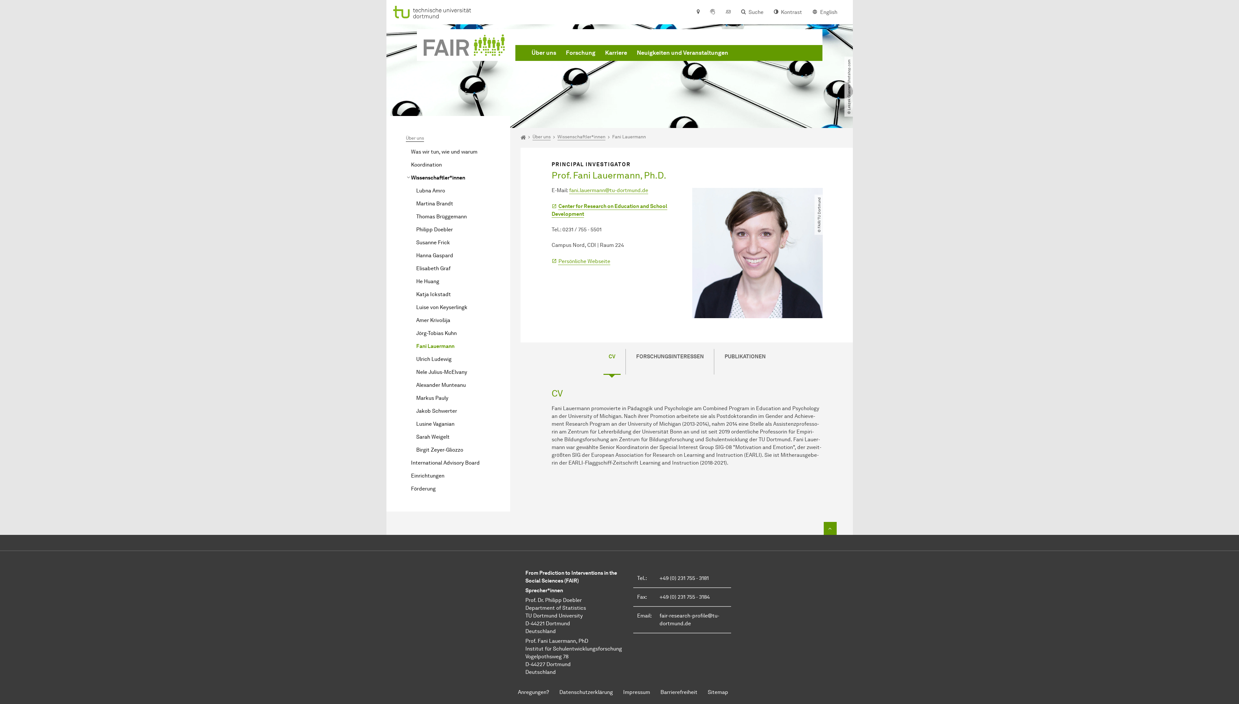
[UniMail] (728, 12)
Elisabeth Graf (433, 268)
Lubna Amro (430, 191)
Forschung (580, 52)
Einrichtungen (427, 476)
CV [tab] (612, 356)
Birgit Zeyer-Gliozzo (439, 450)
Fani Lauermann (435, 346)
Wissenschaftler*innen (438, 178)
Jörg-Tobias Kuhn (436, 333)
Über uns (544, 52)
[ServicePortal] (712, 12)
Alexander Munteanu (441, 385)
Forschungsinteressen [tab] (670, 356)
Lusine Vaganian (435, 424)
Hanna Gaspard (434, 255)
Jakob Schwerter (436, 411)
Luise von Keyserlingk (441, 307)
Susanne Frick (433, 242)
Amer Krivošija (433, 320)
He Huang (427, 281)
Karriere (616, 52)
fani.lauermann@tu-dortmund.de (608, 190)
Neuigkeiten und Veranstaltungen (682, 52)
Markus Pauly (432, 398)
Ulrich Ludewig (434, 359)
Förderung (423, 489)
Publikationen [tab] (745, 356)
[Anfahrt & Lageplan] (698, 12)
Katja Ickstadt (433, 294)
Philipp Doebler (434, 229)
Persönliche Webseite (584, 261)
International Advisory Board (445, 463)
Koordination (426, 165)
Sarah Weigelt (433, 437)
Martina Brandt (434, 204)
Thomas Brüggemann (441, 217)
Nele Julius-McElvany (441, 372)
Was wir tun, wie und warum (444, 152)
